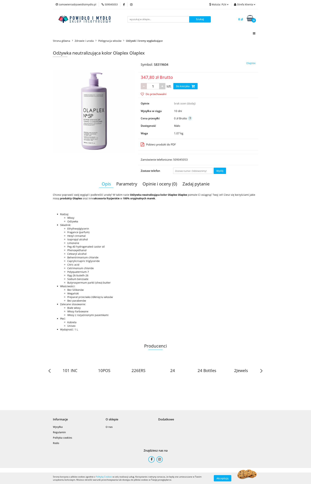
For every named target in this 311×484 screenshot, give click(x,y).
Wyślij (219, 170)
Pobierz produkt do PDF (161, 144)
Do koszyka (183, 86)
